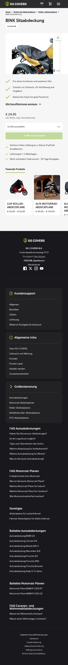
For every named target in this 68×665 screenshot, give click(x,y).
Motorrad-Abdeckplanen (24, 12)
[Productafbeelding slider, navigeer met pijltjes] (37, 53)
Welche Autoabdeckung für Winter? (27, 453)
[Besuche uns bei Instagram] (36, 268)
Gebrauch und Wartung (20, 353)
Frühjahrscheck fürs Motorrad (24, 476)
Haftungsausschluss (34, 650)
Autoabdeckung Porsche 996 (24, 561)
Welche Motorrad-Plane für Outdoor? (28, 491)
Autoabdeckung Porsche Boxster (26, 566)
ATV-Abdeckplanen (19, 417)
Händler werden (17, 368)
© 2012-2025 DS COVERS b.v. (34, 654)
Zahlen (12, 314)
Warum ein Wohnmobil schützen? (26, 613)
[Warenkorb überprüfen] (50, 4)
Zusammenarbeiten (19, 373)
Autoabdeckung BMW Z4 (22, 535)
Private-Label (16, 363)
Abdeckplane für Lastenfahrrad (24, 513)
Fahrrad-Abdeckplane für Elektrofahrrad (29, 518)
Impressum (34, 638)
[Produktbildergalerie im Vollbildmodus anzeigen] (58, 37)
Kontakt (13, 358)
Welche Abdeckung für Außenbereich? (28, 448)
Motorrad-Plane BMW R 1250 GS (26, 593)
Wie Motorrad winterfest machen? (26, 496)
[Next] (64, 53)
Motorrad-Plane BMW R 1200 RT (26, 588)
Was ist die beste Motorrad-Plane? (26, 481)
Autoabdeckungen (18, 397)
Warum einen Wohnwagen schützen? (27, 618)
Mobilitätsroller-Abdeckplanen (24, 412)
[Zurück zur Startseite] (16, 4)
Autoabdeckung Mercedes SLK (24, 551)
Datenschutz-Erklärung (34, 646)
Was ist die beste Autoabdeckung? (26, 458)
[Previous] (9, 53)
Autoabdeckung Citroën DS (23, 541)
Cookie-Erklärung (34, 642)
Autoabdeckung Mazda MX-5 (24, 546)
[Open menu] (58, 4)
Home (8, 12)
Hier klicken (39, 256)
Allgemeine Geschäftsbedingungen (34, 635)
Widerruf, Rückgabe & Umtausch (25, 324)
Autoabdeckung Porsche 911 (23, 556)
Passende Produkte (15, 169)
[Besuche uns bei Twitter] (30, 268)
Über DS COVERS (18, 348)
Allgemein (14, 304)
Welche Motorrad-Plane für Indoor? (27, 486)
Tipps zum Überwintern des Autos (26, 443)
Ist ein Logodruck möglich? (22, 438)
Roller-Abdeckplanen (47, 12)
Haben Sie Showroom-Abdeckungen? (28, 433)
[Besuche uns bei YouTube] (41, 268)
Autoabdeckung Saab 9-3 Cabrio (25, 571)
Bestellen (14, 309)
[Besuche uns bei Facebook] (25, 268)
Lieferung (14, 319)
